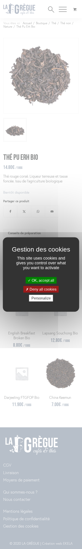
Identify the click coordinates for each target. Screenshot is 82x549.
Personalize (41, 298)
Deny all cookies (42, 289)
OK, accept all (42, 280)
